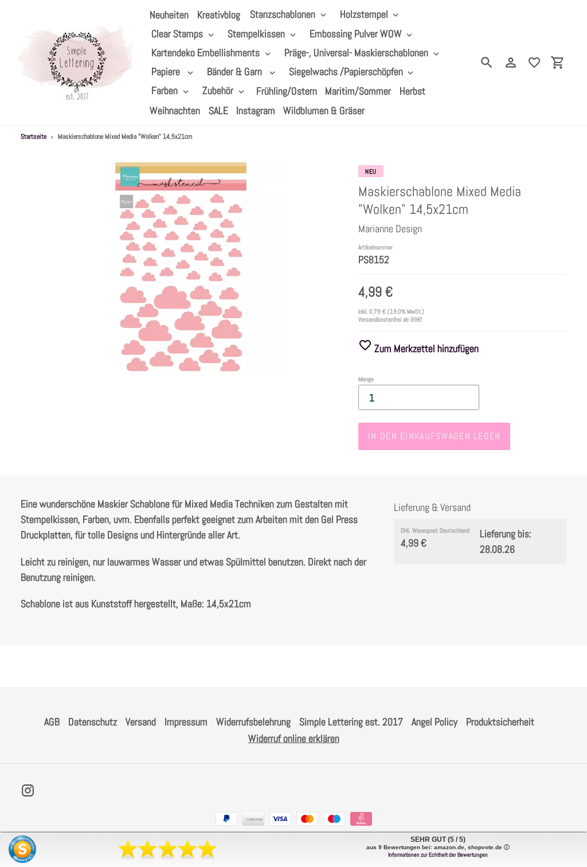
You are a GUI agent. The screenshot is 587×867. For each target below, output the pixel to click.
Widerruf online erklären (293, 738)
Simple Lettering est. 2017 (351, 721)
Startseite (33, 136)
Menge (366, 379)
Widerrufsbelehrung (253, 721)
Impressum (186, 721)
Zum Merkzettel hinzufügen (425, 348)
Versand (141, 721)
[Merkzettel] (534, 62)
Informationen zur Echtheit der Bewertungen (438, 854)
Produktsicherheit (500, 721)
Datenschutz (92, 721)
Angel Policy (434, 721)
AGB (52, 721)
